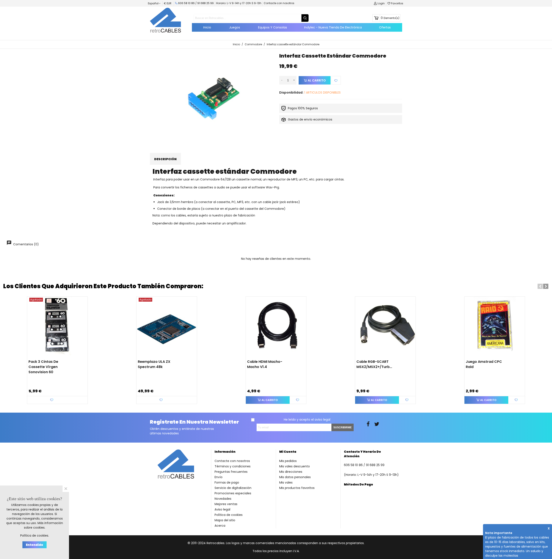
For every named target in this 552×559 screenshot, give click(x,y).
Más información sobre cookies (43, 525)
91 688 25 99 (205, 3)
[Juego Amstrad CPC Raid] (494, 327)
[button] (540, 286)
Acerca (220, 525)
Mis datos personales (295, 477)
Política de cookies (229, 515)
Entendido (34, 545)
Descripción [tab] (165, 159)
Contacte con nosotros (279, 3)
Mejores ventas (226, 504)
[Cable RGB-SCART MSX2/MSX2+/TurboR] (385, 327)
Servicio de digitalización (233, 488)
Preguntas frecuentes (231, 472)
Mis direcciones (290, 472)
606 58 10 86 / (187, 3)
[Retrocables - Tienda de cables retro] (165, 20)
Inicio (207, 27)
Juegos (234, 27)
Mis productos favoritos (297, 488)
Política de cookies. (34, 535)
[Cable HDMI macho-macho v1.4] (276, 327)
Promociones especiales (233, 493)
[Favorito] (336, 80)
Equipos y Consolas (272, 27)
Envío (219, 477)
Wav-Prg (272, 187)
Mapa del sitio (225, 520)
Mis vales (286, 482)
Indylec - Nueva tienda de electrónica (333, 27)
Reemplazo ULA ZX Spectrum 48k (154, 364)
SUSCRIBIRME (342, 427)
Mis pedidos (288, 461)
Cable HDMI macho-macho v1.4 (264, 364)
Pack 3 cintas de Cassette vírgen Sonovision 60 (43, 366)
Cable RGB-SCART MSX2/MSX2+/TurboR (374, 364)
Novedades (223, 498)
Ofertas (385, 27)
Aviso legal (222, 509)
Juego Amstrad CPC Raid (484, 364)
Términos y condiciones (233, 466)
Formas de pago (227, 482)
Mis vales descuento (294, 466)
